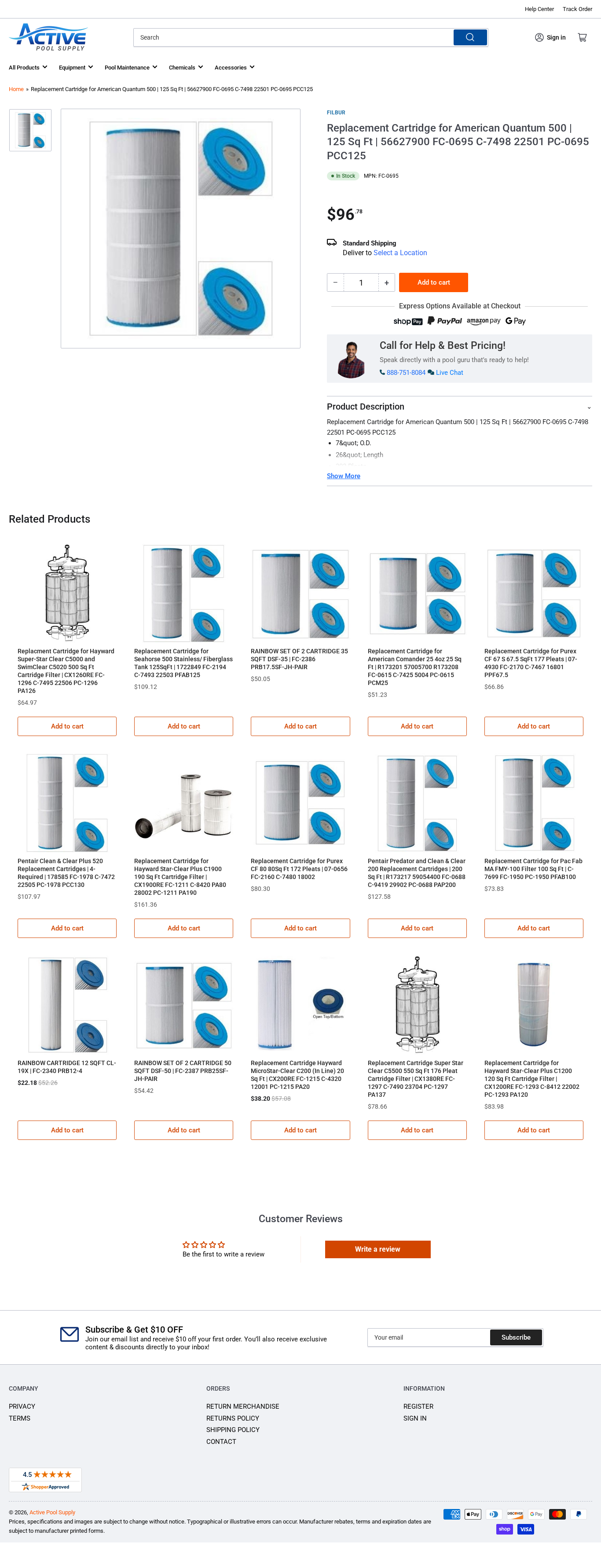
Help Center (539, 9)
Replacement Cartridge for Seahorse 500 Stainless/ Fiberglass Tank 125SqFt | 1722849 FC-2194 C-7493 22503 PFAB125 (183, 663)
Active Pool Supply (52, 1512)
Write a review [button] (377, 1249)
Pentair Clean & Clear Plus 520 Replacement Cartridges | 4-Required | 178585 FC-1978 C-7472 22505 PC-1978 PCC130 (66, 872)
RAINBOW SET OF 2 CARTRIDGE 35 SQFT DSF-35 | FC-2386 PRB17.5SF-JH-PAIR (299, 659)
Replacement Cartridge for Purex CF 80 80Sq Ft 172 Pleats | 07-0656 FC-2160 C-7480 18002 (299, 868)
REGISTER (418, 1406)
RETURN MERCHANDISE (242, 1406)
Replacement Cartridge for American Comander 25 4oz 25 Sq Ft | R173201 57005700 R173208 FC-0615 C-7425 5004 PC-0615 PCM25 (415, 667)
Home (16, 89)
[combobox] (311, 37)
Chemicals (182, 67)
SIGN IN (415, 1418)
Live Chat (449, 373)
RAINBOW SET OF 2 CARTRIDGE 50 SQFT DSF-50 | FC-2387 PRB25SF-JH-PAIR (182, 1070)
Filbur (336, 113)
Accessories (231, 67)
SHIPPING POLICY (233, 1430)
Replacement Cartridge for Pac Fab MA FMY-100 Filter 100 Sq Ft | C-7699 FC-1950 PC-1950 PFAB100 (533, 868)
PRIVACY (22, 1406)
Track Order (577, 9)
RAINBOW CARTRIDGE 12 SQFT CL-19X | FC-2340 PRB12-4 (67, 1066)
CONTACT (221, 1442)
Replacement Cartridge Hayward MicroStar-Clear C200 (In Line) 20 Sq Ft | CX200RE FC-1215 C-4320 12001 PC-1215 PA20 (297, 1074)
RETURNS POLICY (232, 1418)
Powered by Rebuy (300, 1142)
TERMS (19, 1418)
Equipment (72, 67)
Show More (343, 476)
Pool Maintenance (127, 67)
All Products (24, 67)
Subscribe (516, 1337)
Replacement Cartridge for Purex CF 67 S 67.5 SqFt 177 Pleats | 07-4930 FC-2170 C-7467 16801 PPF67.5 (530, 663)
